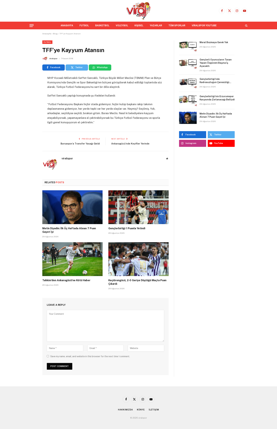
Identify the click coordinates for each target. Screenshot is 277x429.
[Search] (246, 25)
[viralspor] (138, 11)
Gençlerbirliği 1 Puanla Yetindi (126, 228)
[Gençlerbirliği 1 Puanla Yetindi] (138, 207)
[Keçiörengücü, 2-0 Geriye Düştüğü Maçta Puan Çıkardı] (138, 259)
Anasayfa (46, 34)
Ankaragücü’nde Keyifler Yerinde (130, 143)
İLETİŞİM (154, 409)
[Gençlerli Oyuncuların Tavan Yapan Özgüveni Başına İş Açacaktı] (188, 64)
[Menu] (31, 25)
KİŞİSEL (138, 25)
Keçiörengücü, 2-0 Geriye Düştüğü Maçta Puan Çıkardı (137, 282)
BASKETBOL (102, 25)
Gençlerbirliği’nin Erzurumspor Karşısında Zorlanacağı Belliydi (217, 98)
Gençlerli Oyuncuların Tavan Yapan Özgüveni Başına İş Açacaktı (216, 62)
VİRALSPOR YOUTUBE (204, 25)
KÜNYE (141, 409)
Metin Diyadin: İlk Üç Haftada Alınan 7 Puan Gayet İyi (69, 230)
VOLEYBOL (122, 25)
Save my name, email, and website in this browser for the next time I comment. (90, 356)
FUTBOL (84, 25)
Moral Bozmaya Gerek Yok (214, 42)
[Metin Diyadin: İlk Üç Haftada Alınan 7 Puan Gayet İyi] (72, 207)
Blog (55, 34)
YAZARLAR (156, 25)
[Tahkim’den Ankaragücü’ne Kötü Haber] (72, 259)
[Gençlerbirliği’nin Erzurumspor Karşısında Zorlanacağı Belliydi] (188, 100)
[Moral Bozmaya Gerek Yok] (188, 46)
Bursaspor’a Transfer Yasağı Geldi (80, 143)
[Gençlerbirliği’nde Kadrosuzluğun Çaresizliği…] (188, 83)
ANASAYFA (67, 25)
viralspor (53, 58)
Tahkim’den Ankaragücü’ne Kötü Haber (66, 280)
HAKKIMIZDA (125, 409)
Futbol (47, 42)
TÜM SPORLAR (176, 25)
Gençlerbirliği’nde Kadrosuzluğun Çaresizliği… (216, 81)
